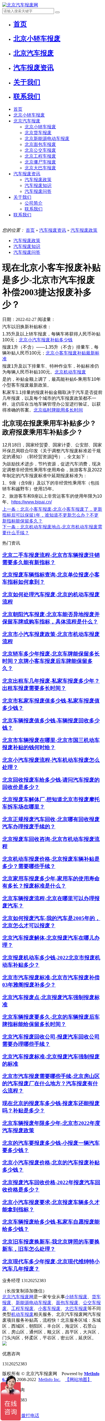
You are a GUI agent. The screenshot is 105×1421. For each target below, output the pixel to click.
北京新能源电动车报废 (47, 138)
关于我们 (22, 197)
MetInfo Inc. (49, 1379)
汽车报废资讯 (26, 173)
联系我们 (34, 209)
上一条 (52, 515)
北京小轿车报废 (29, 115)
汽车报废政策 (38, 179)
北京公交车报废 (40, 150)
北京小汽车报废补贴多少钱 (46, 339)
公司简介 (34, 203)
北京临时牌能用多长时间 (58, 410)
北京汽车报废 (26, 121)
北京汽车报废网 (18, 1296)
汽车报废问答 (38, 191)
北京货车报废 (38, 132)
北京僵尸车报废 (40, 162)
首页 (17, 109)
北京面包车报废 (40, 144)
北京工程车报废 (40, 156)
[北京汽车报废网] (20, 5)
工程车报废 (22, 1308)
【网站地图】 (78, 1379)
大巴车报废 (76, 1308)
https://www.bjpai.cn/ (31, 502)
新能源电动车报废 (34, 1302)
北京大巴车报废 (40, 167)
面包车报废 (67, 1302)
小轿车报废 (76, 1296)
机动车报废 (22, 1314)
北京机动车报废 (70, 372)
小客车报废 (49, 1308)
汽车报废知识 (38, 185)
